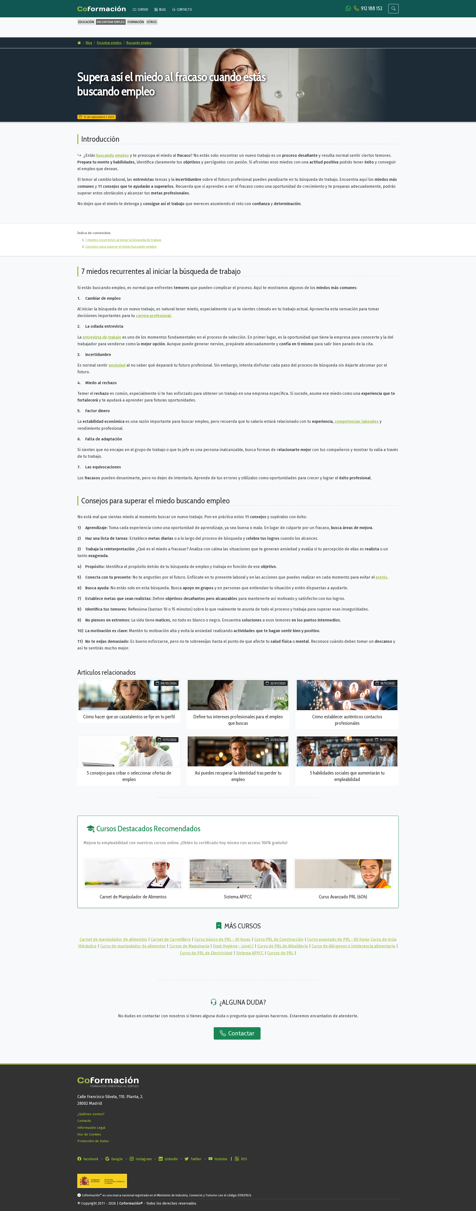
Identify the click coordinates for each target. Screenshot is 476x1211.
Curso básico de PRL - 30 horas (222, 939)
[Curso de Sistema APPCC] (237, 873)
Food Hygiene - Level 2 (233, 946)
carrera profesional (153, 315)
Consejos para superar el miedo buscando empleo (121, 246)
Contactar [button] (240, 1033)
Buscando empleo (138, 42)
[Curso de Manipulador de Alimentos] (133, 873)
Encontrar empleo (109, 42)
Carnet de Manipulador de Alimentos (133, 897)
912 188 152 (371, 8)
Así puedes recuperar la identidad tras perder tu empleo (238, 776)
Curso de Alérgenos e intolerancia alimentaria (353, 946)
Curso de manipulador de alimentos (133, 946)
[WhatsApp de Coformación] (349, 8)
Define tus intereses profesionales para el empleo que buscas (238, 720)
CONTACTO (184, 9)
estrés (381, 577)
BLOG (162, 9)
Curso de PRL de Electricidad (206, 953)
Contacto (84, 1121)
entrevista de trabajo (102, 337)
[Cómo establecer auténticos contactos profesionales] (347, 694)
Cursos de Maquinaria (189, 946)
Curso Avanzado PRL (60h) (343, 897)
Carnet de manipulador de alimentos (113, 939)
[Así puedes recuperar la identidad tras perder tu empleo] (238, 751)
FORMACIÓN (136, 22)
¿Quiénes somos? (91, 1114)
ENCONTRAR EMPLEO (111, 22)
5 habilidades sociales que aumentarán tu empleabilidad (347, 776)
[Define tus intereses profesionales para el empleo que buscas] (238, 694)
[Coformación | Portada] (104, 9)
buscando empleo (112, 155)
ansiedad (117, 365)
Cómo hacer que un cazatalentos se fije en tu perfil (129, 717)
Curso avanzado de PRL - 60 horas (338, 939)
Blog (89, 42)
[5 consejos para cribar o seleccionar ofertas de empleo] (128, 751)
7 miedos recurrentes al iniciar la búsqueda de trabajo (123, 240)
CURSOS (142, 9)
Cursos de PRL (280, 953)
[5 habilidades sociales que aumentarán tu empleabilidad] (347, 751)
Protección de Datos (93, 1141)
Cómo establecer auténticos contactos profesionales (347, 720)
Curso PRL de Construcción (278, 939)
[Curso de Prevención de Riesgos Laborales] (343, 873)
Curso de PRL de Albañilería (282, 946)
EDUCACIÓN (86, 22)
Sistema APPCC (238, 897)
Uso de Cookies (89, 1134)
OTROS (152, 22)
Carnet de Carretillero (171, 939)
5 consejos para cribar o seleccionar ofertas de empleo (129, 776)
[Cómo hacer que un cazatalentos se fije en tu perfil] (128, 694)
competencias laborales (357, 421)
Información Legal (91, 1128)
